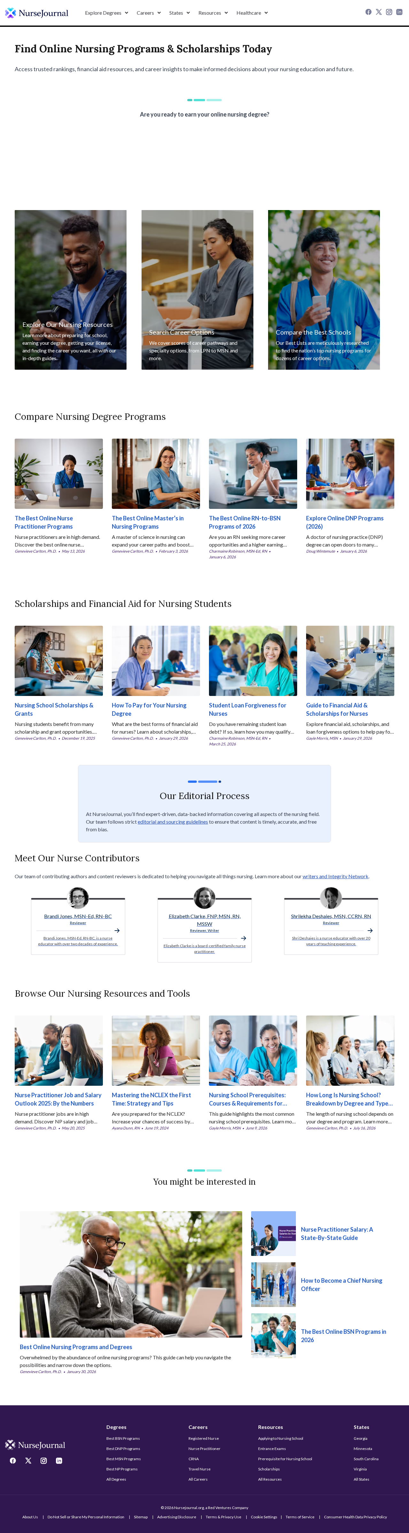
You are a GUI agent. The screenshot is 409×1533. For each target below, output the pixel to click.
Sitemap (141, 1516)
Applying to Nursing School (280, 1438)
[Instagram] (390, 13)
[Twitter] (379, 13)
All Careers (198, 1479)
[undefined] (36, 13)
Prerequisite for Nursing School (285, 1458)
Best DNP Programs (123, 1448)
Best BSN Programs (123, 1438)
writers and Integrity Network (335, 876)
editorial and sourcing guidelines (173, 822)
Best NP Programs (122, 1469)
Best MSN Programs (123, 1458)
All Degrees (116, 1479)
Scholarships (269, 1469)
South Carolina (366, 1458)
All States (361, 1479)
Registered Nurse (204, 1438)
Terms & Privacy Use (223, 1516)
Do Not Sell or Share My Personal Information (86, 1516)
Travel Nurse (200, 1469)
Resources (270, 1427)
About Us (30, 1516)
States (361, 1427)
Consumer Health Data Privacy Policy (355, 1516)
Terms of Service (300, 1516)
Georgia (360, 1438)
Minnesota (363, 1448)
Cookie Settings (264, 1516)
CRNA (194, 1458)
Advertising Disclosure (176, 1516)
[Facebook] (369, 13)
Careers (198, 1427)
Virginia (360, 1469)
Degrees (116, 1427)
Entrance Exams (272, 1448)
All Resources (270, 1479)
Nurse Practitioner (204, 1448)
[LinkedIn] (400, 13)
